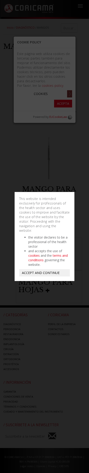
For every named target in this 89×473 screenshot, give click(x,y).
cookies (34, 255)
